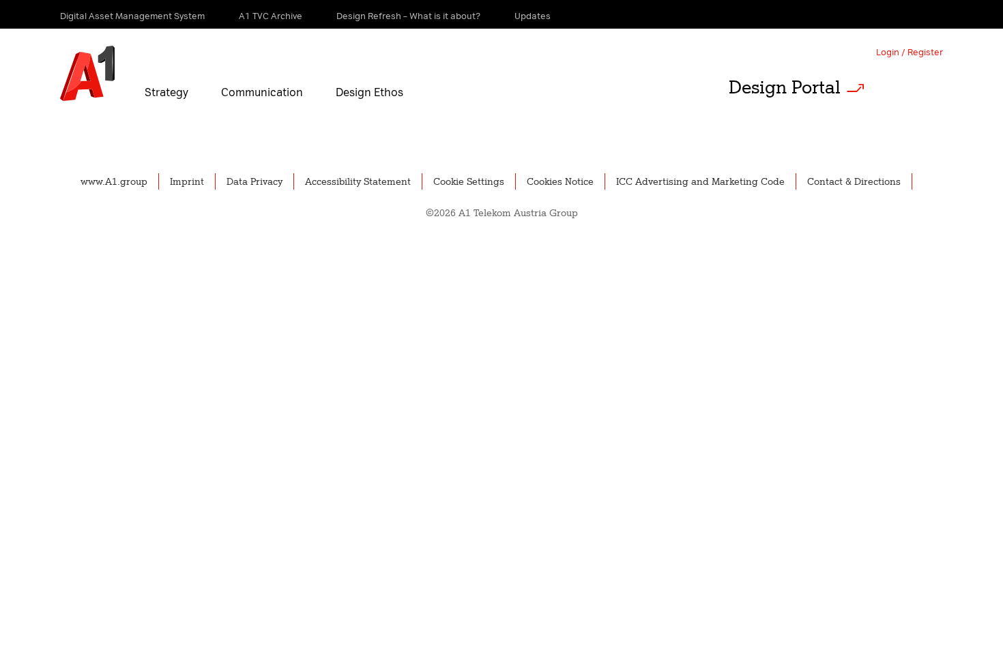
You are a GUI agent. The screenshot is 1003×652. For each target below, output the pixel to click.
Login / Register (909, 52)
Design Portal (785, 87)
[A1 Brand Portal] (87, 74)
